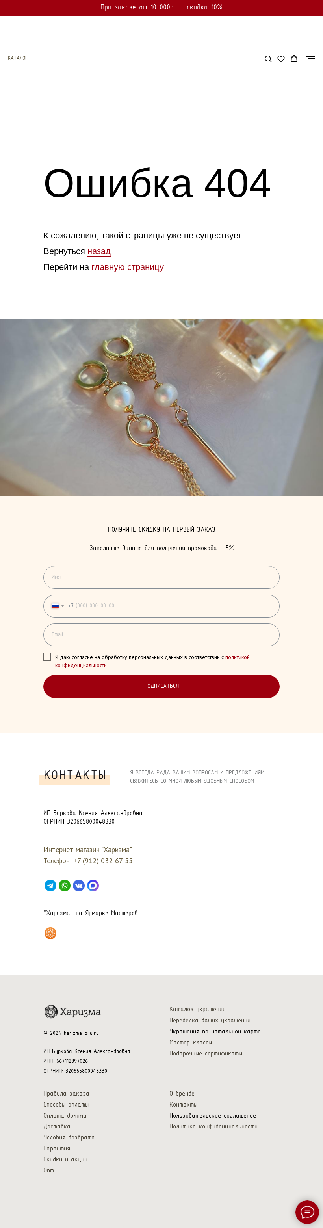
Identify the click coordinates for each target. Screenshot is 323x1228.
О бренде (182, 1094)
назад (99, 251)
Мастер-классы (190, 1043)
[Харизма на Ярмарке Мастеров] (50, 933)
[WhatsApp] (65, 885)
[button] (268, 58)
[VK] (79, 885)
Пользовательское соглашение (212, 1116)
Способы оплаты (66, 1105)
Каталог (18, 58)
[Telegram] (50, 885)
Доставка (57, 1126)
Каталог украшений (197, 1009)
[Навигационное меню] (310, 58)
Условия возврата (69, 1138)
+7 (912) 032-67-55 (103, 860)
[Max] (93, 885)
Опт (48, 1171)
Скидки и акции (65, 1160)
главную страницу (127, 267)
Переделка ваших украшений (210, 1020)
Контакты (183, 1105)
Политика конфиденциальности (213, 1126)
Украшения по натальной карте (215, 1031)
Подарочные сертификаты (205, 1054)
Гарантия (56, 1149)
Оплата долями (64, 1116)
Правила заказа (66, 1094)
